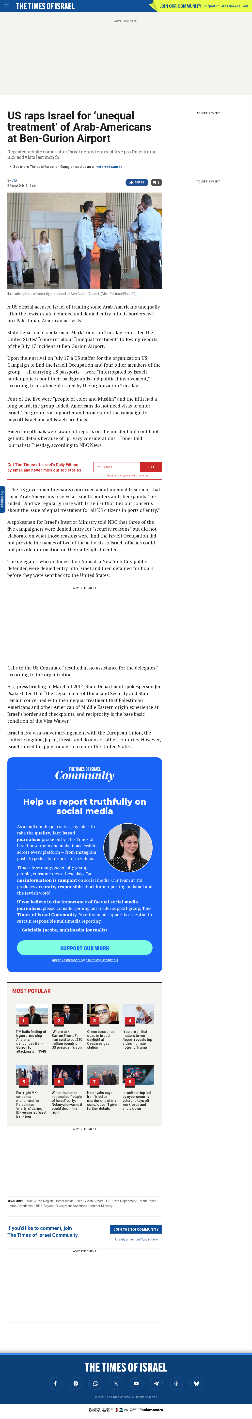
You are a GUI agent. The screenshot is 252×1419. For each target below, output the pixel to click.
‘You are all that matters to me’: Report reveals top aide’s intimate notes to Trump (137, 1039)
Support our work (84, 948)
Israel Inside (65, 1201)
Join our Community (180, 6)
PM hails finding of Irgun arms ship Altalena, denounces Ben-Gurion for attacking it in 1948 (31, 1041)
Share (139, 182)
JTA (14, 180)
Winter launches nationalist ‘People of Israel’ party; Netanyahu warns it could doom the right (67, 1102)
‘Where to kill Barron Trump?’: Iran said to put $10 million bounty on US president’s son (67, 1039)
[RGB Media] (123, 1410)
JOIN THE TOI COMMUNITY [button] (136, 1229)
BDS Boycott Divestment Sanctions (61, 1206)
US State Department (121, 1201)
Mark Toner (148, 1201)
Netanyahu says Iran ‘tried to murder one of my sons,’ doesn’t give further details (102, 1100)
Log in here (150, 1239)
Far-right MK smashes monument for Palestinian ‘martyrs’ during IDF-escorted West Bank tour (31, 1104)
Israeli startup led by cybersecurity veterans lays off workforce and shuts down (137, 1100)
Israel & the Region (39, 1201)
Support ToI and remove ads (226, 6)
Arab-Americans (21, 1206)
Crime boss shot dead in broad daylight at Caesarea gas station (100, 1039)
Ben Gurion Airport (90, 1201)
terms (145, 475)
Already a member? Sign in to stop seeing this (85, 960)
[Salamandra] (152, 1409)
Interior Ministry (101, 1206)
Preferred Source (108, 167)
